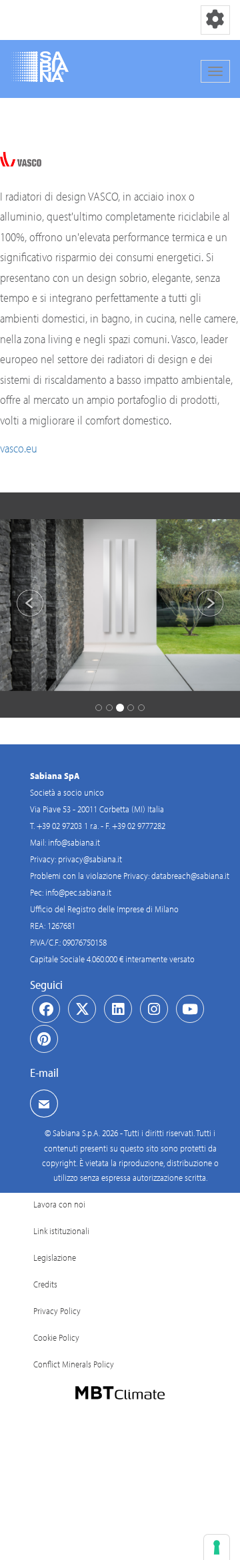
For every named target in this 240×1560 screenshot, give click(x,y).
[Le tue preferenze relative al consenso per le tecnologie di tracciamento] (216, 1547)
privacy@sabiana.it (90, 859)
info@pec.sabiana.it (78, 892)
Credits (45, 1284)
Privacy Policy (57, 1311)
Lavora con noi (59, 1204)
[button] (18, 605)
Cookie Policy (56, 1337)
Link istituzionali (61, 1231)
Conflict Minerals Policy (73, 1364)
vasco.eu (18, 448)
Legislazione (54, 1257)
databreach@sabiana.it (190, 876)
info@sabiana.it (74, 842)
